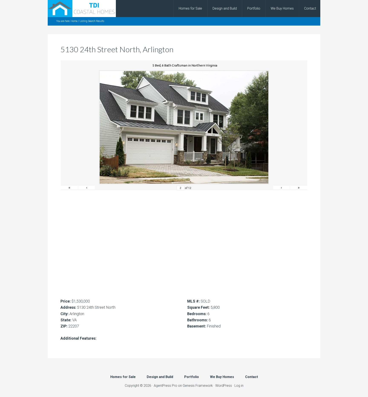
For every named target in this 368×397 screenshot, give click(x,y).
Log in (238, 386)
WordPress (223, 386)
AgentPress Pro (165, 386)
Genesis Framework (198, 386)
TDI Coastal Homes (82, 8)
